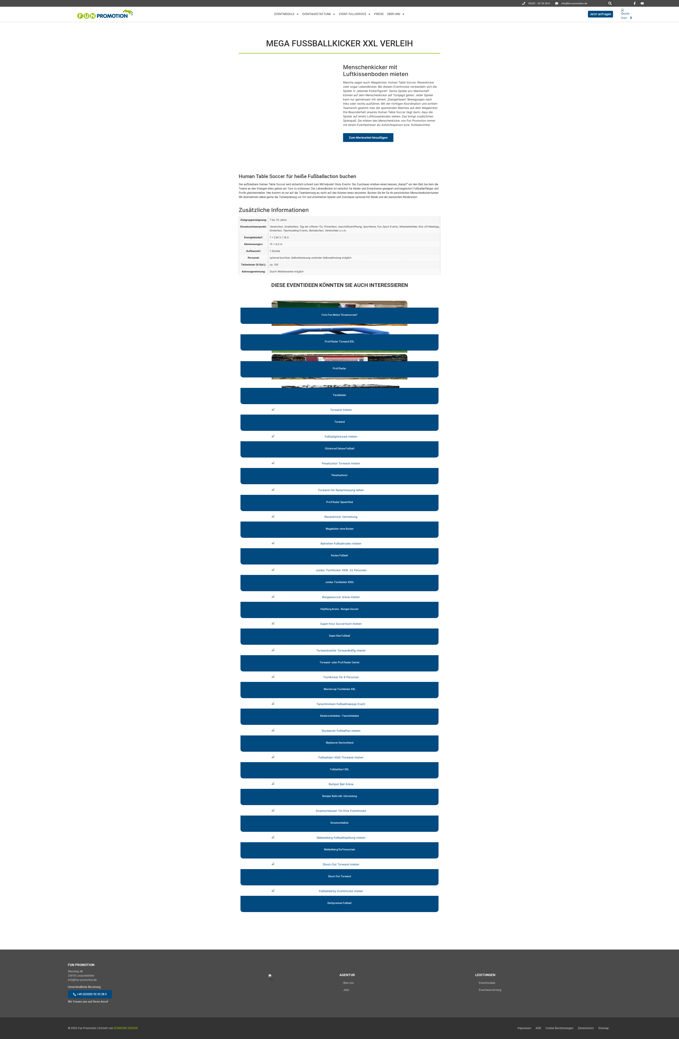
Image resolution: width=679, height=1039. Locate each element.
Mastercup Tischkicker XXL (339, 689)
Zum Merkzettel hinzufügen (368, 137)
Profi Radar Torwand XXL (339, 341)
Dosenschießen (339, 822)
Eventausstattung (490, 990)
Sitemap (603, 1028)
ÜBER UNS (393, 14)
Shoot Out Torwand (339, 876)
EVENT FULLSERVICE (352, 14)
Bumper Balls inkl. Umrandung (339, 796)
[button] (610, 3)
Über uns (348, 983)
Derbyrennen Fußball (339, 902)
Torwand (339, 421)
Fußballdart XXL (339, 769)
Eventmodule (487, 983)
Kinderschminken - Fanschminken (339, 715)
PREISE (379, 14)
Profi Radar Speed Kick (339, 501)
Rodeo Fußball (339, 555)
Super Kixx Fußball (339, 635)
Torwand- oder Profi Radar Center (340, 662)
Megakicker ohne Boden (339, 528)
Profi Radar (339, 368)
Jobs (346, 990)
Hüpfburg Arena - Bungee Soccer (339, 608)
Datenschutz (586, 1028)
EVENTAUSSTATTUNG (316, 14)
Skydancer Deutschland (339, 742)
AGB (538, 1028)
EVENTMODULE (284, 14)
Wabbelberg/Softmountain (339, 849)
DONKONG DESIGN (126, 1028)
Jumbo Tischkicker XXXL (339, 582)
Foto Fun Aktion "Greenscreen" (339, 314)
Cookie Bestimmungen (559, 1028)
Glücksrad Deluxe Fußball (339, 448)
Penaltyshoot (339, 475)
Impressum (524, 1028)
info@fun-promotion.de (82, 980)
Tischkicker (339, 395)
